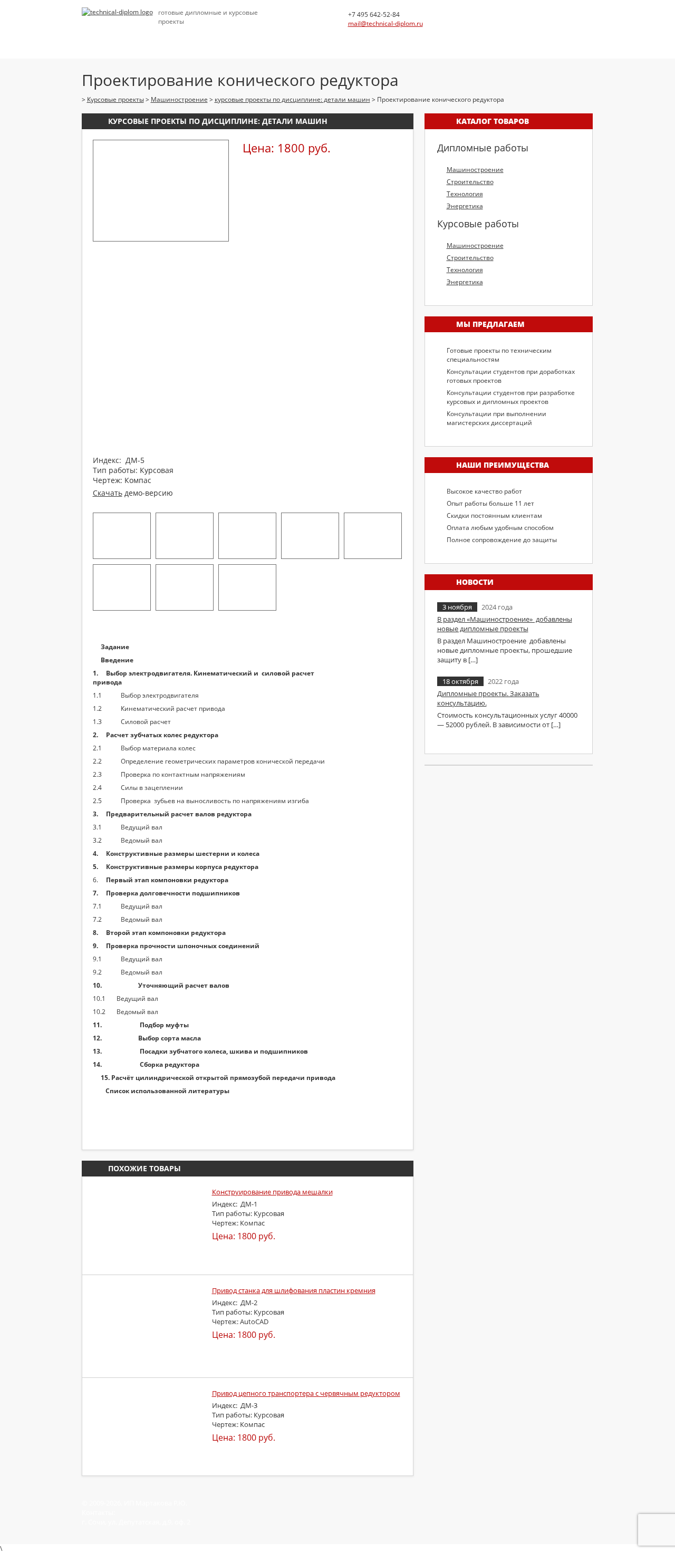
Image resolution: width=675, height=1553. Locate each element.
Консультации (271, 40)
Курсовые (209, 40)
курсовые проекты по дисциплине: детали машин (217, 121)
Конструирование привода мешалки (272, 1192)
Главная (98, 40)
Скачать (107, 493)
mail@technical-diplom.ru (385, 23)
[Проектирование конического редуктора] (160, 233)
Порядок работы (347, 40)
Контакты (465, 40)
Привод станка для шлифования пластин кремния (293, 1290)
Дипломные (153, 40)
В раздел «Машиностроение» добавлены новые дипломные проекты (504, 623)
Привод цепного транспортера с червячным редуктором (306, 1393)
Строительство (470, 181)
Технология (465, 193)
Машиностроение (475, 169)
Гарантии (412, 40)
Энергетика (465, 205)
